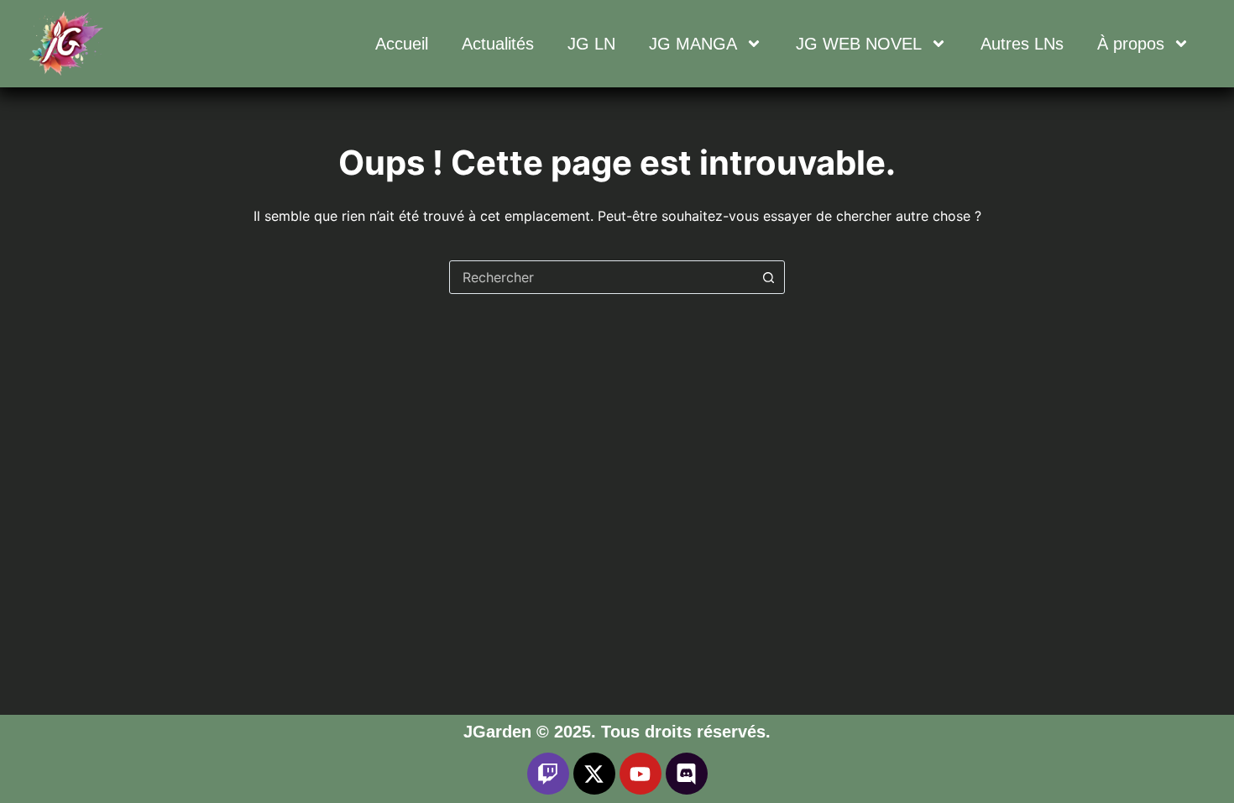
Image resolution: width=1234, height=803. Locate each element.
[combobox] (601, 277)
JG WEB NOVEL (859, 43)
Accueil (401, 43)
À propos (1130, 43)
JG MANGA (693, 43)
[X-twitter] (594, 774)
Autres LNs (1022, 43)
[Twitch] (548, 774)
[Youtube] (640, 774)
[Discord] (687, 774)
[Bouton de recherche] (768, 277)
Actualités (498, 43)
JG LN (591, 43)
